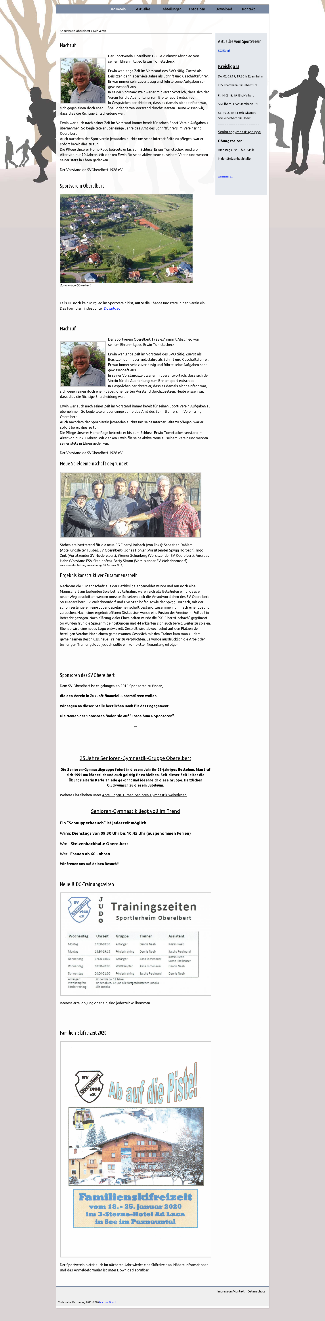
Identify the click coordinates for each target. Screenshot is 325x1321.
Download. (112, 308)
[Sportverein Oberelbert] (126, 238)
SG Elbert (224, 50)
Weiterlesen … (225, 176)
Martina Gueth (108, 1302)
